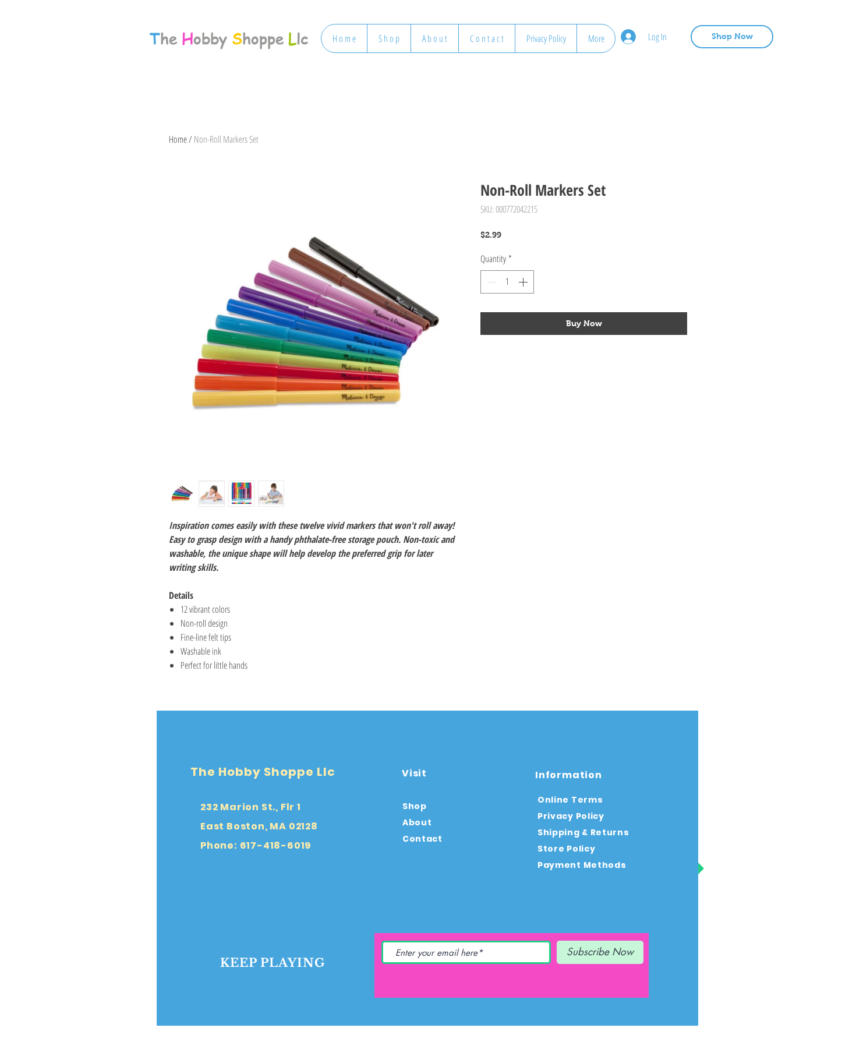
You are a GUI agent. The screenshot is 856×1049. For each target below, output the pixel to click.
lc (302, 38)
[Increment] (524, 282)
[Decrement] (490, 282)
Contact (422, 839)
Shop (414, 806)
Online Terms (570, 800)
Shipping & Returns (583, 832)
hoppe (263, 38)
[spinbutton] (507, 282)
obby (210, 38)
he (168, 38)
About (417, 822)
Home (178, 139)
